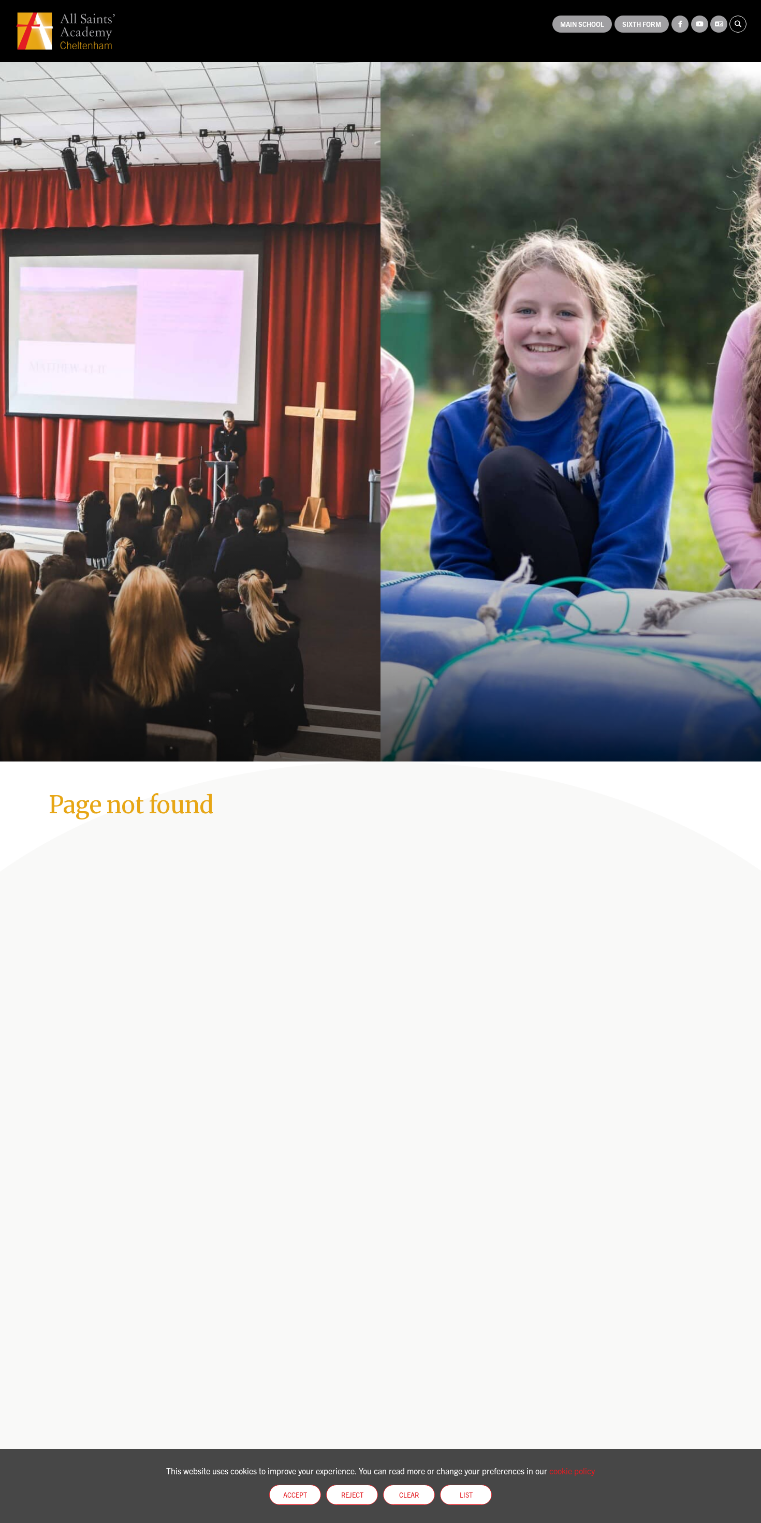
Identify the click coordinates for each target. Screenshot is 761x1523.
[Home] (65, 31)
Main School (582, 24)
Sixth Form (641, 24)
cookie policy (572, 1471)
